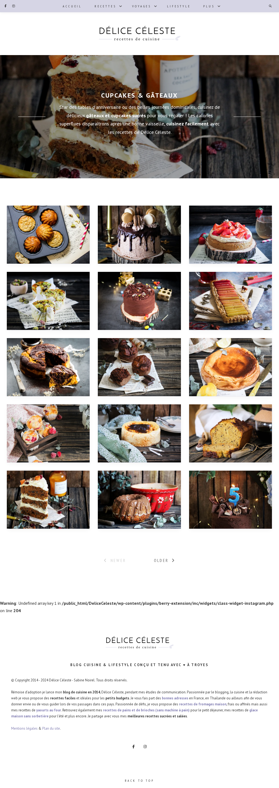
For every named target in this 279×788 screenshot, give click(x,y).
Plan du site (51, 728)
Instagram (13, 6)
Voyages (141, 6)
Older (161, 560)
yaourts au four (48, 710)
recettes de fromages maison (202, 704)
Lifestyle (178, 6)
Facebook (5, 6)
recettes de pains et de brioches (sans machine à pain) (146, 710)
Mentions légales (24, 728)
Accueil (72, 6)
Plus (208, 6)
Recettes (105, 6)
